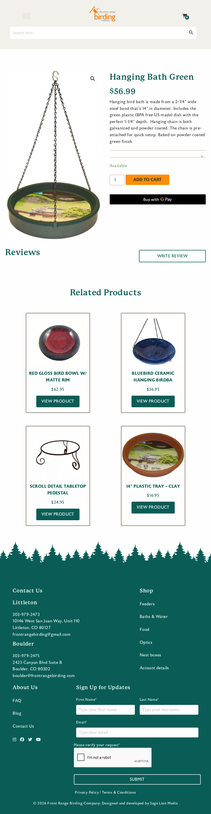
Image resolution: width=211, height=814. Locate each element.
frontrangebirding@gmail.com (42, 634)
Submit (137, 779)
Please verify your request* (97, 745)
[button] (92, 78)
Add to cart (147, 179)
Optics (146, 642)
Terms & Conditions (119, 793)
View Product (57, 401)
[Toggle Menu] (26, 15)
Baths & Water (154, 616)
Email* (81, 722)
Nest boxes (150, 655)
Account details (154, 668)
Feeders (147, 604)
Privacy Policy (87, 793)
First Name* (86, 700)
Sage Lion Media (164, 803)
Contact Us (23, 726)
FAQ (17, 700)
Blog (17, 713)
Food (145, 629)
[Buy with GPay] (158, 199)
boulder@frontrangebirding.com (44, 675)
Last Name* (149, 700)
